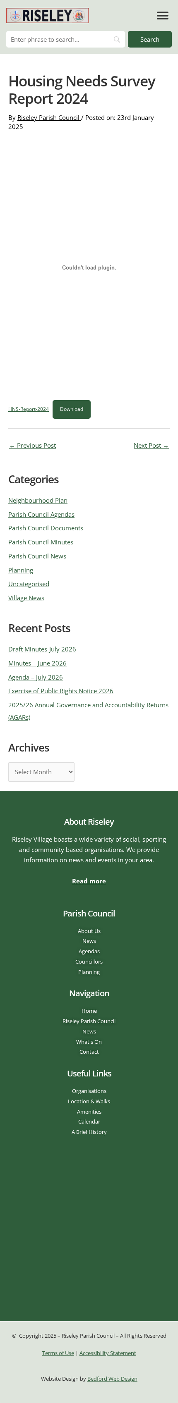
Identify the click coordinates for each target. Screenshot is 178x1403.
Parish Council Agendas (41, 514)
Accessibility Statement (107, 1353)
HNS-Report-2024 (28, 409)
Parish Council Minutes (40, 542)
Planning (20, 570)
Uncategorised (28, 584)
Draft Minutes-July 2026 (42, 649)
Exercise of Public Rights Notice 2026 (60, 691)
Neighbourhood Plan (37, 500)
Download (71, 409)
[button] (162, 15)
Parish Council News (37, 556)
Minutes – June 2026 (37, 663)
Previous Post (32, 445)
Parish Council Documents (45, 528)
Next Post (151, 445)
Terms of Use (58, 1353)
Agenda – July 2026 (35, 677)
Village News (26, 598)
